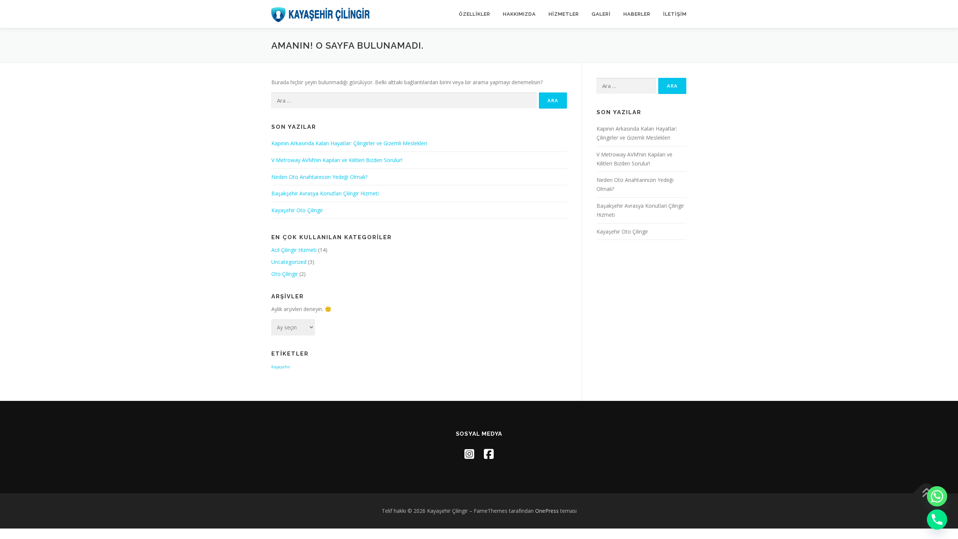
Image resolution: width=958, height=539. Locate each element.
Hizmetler (564, 14)
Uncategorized (288, 261)
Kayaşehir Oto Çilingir (297, 210)
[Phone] (937, 519)
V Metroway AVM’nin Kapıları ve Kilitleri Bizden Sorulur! (336, 160)
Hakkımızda (519, 14)
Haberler (636, 14)
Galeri (601, 14)
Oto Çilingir (284, 273)
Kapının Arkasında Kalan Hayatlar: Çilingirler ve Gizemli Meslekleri (349, 143)
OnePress (547, 510)
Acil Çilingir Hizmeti (294, 249)
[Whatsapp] (937, 496)
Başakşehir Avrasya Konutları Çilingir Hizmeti (325, 193)
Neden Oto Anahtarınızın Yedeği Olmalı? (319, 176)
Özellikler (474, 14)
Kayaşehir (280, 366)
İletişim (675, 14)
